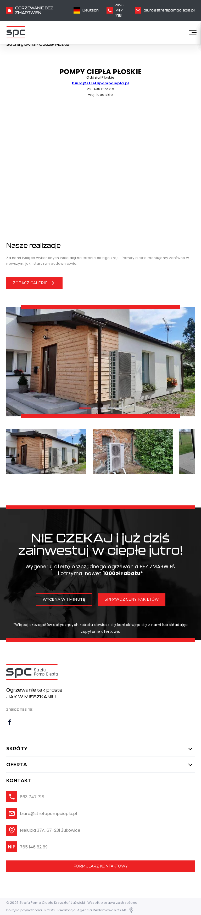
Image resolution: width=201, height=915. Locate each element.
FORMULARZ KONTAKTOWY (101, 866)
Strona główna (21, 44)
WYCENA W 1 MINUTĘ (64, 599)
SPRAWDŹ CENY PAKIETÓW (132, 599)
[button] (85, 408)
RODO (49, 910)
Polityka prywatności (24, 910)
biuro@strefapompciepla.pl (100, 83)
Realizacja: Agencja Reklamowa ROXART (93, 910)
